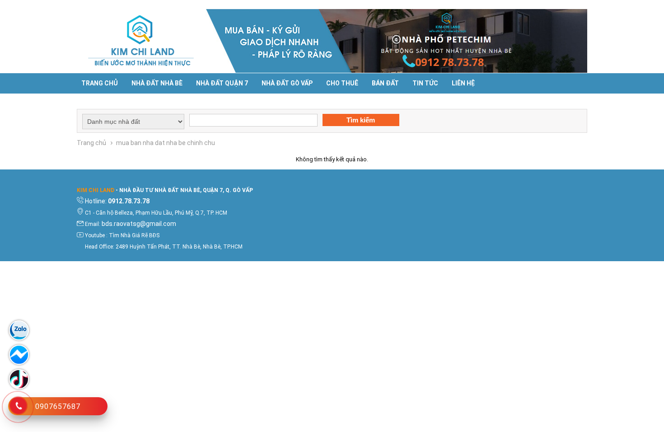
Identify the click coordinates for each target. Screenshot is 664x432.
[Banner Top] (396, 41)
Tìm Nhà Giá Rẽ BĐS (134, 235)
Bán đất (385, 83)
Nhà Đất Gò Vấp (287, 83)
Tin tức (425, 83)
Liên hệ (463, 83)
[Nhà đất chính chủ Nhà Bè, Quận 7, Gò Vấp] (141, 40)
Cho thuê (342, 83)
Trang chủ (99, 83)
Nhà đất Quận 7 (222, 83)
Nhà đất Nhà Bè (156, 83)
